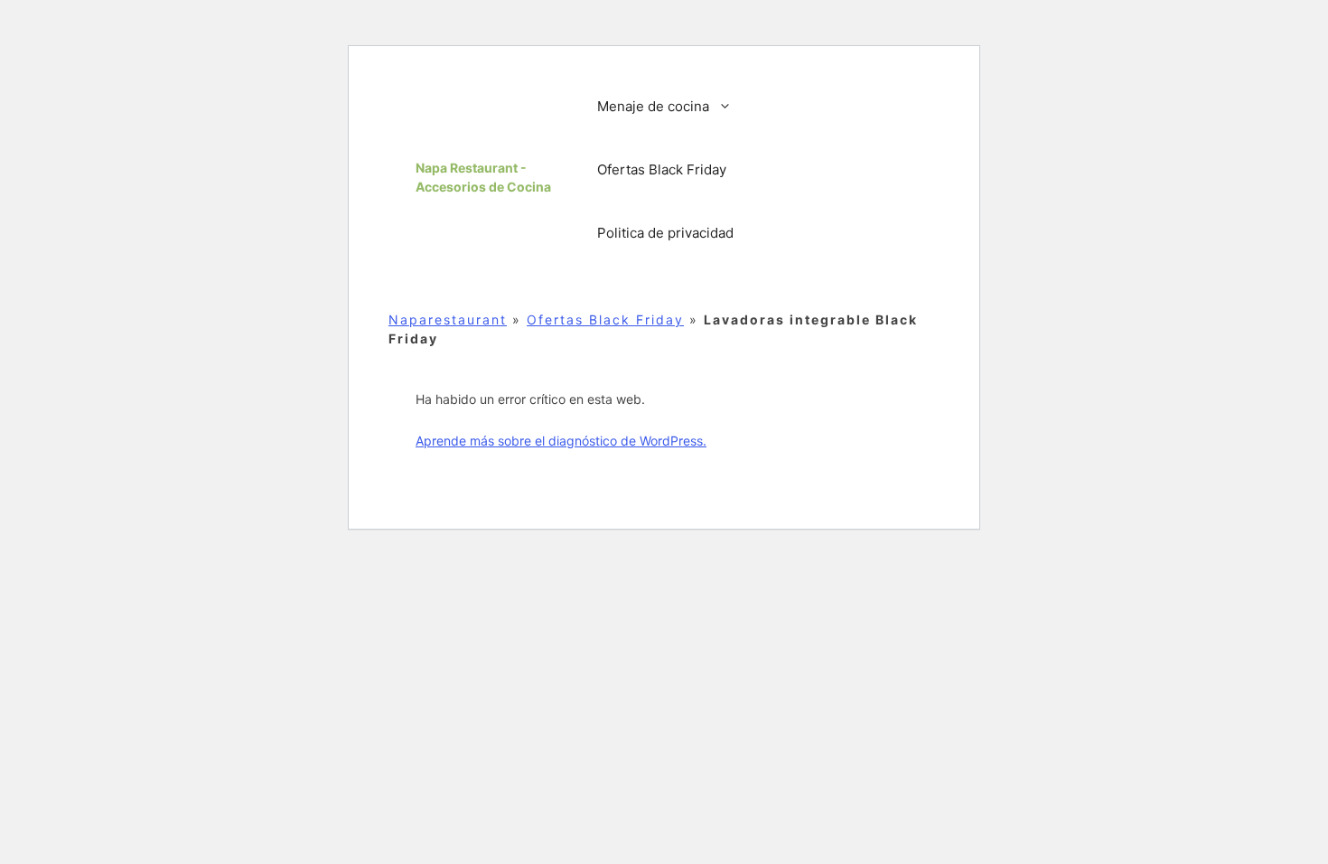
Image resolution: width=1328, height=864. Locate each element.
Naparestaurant (447, 319)
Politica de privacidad (665, 232)
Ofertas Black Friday (661, 169)
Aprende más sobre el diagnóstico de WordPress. (561, 440)
